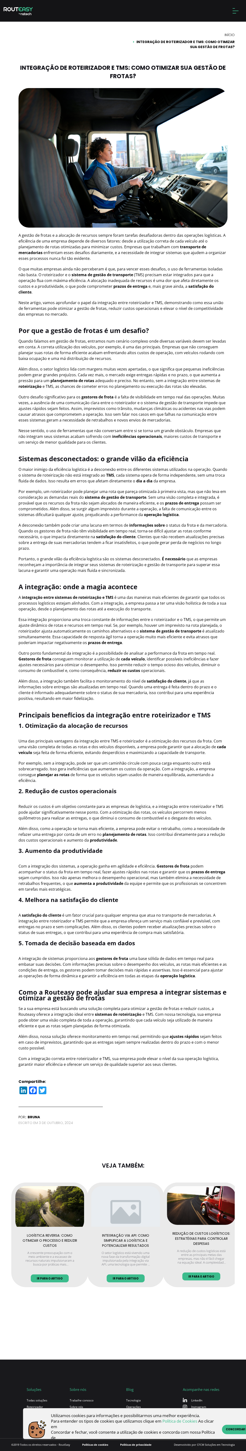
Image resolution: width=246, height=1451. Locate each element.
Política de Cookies (179, 1421)
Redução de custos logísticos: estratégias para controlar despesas (201, 1237)
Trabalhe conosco (81, 1400)
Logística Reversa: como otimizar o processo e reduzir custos (50, 1239)
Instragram (198, 1407)
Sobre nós (76, 1407)
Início (230, 34)
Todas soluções (37, 1400)
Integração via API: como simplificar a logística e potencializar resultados (125, 1239)
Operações (133, 1407)
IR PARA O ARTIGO (50, 1278)
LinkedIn (196, 1400)
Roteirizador (35, 1407)
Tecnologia (133, 1400)
